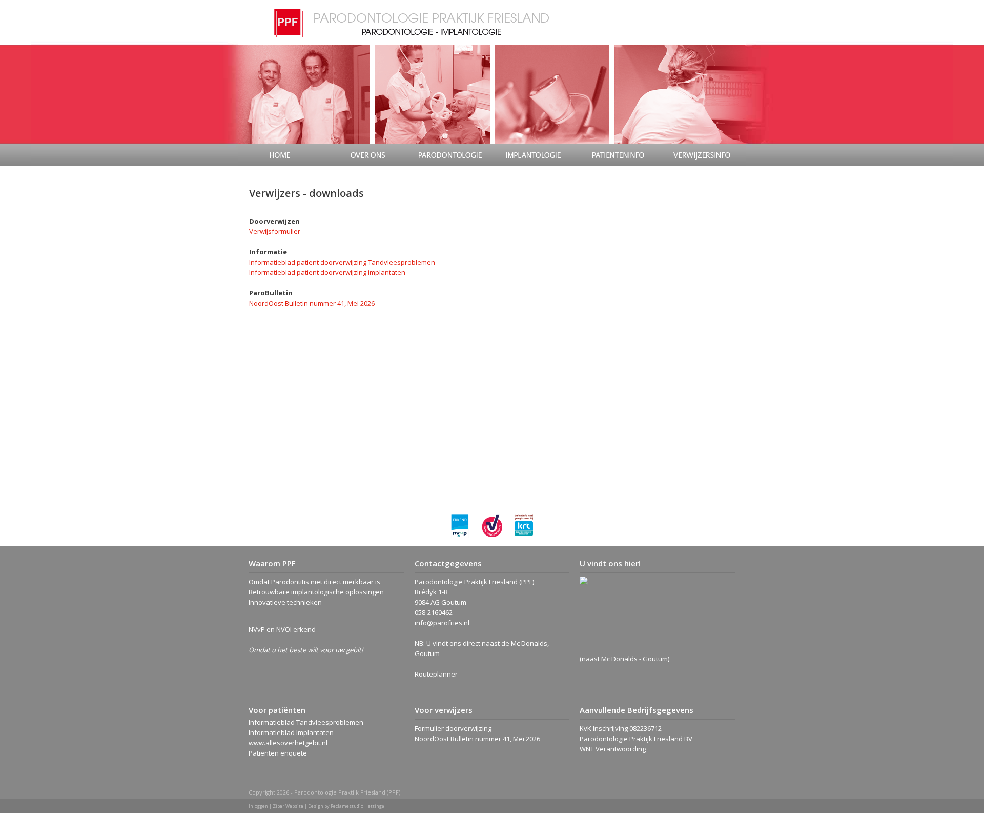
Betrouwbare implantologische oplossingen (316, 592)
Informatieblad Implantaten (291, 732)
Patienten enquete (278, 753)
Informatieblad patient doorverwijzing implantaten (327, 272)
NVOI (284, 629)
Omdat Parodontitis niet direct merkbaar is (314, 581)
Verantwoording (621, 748)
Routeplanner (436, 674)
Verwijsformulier (274, 231)
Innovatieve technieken (285, 602)
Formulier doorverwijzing (453, 728)
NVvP (257, 629)
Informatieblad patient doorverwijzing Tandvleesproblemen (342, 262)
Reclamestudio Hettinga (357, 806)
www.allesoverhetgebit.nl (288, 742)
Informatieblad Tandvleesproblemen (306, 722)
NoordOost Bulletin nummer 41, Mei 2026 (312, 303)
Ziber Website (288, 806)
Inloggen (258, 806)
